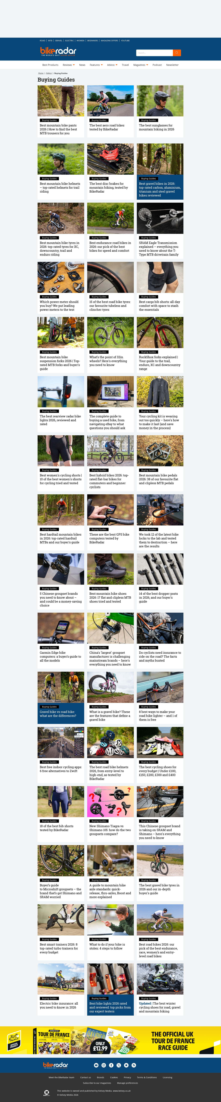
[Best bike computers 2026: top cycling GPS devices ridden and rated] (110, 509)
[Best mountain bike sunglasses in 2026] (160, 101)
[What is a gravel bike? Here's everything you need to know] (110, 687)
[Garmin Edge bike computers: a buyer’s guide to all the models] (61, 628)
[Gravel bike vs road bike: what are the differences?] (61, 687)
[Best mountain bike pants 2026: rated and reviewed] (61, 101)
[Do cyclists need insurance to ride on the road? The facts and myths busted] (160, 628)
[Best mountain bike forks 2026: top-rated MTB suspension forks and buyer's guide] (61, 332)
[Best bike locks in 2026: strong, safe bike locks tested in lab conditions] (160, 509)
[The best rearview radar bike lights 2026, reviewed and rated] (61, 391)
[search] (177, 53)
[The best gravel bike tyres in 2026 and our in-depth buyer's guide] (160, 860)
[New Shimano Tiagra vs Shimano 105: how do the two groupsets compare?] (110, 801)
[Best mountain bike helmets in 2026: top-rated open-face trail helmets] (61, 159)
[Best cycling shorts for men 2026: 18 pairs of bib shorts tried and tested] (61, 801)
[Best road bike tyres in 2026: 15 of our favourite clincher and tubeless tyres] (110, 277)
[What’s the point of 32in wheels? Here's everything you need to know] (110, 332)
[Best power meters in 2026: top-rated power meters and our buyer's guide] (61, 277)
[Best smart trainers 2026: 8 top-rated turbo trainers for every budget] (61, 919)
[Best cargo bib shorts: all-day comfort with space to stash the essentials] (160, 277)
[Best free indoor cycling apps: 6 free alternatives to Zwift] (61, 742)
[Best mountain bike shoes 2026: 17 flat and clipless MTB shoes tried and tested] (110, 569)
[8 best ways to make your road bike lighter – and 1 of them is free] (160, 687)
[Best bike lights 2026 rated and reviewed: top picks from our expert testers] (110, 979)
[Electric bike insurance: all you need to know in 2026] (61, 979)
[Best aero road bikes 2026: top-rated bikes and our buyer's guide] (110, 101)
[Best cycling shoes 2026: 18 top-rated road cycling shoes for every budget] (160, 742)
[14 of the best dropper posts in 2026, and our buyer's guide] (160, 569)
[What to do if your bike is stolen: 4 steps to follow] (110, 919)
